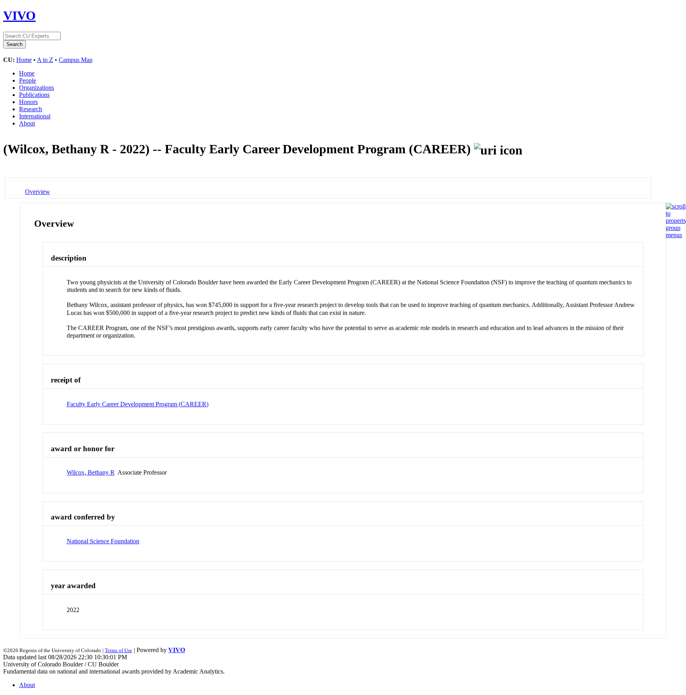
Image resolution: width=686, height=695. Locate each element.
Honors (28, 101)
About (27, 123)
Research (30, 109)
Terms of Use (118, 650)
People (27, 80)
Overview (37, 191)
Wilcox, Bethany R (91, 472)
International (34, 116)
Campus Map (75, 59)
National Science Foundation (103, 541)
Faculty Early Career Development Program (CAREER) (137, 404)
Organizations (36, 87)
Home (24, 59)
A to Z (45, 59)
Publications (34, 94)
